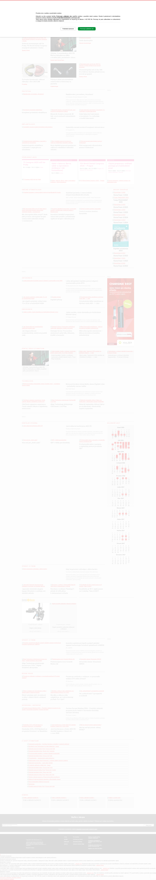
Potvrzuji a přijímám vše (87, 29)
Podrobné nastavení (68, 29)
